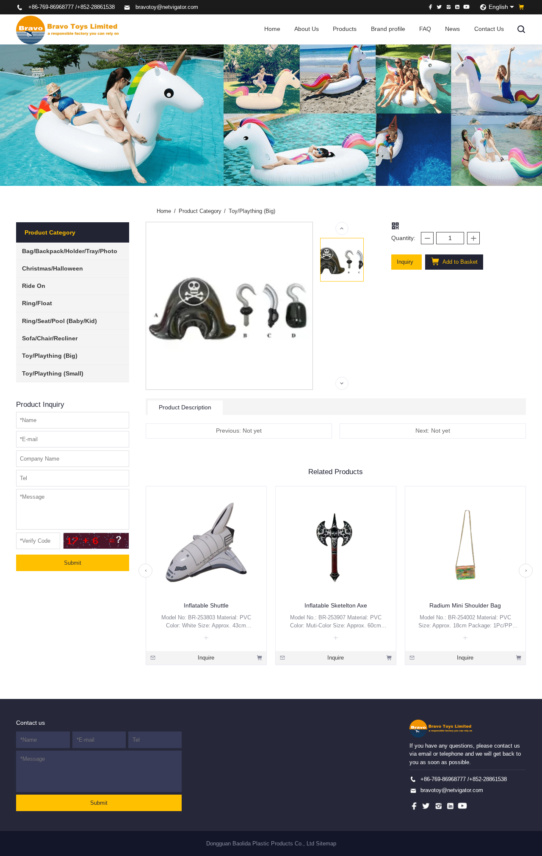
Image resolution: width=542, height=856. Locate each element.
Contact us (30, 723)
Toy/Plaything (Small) (52, 373)
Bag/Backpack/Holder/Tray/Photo (69, 251)
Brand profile (388, 29)
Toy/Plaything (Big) (49, 356)
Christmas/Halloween (52, 268)
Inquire (206, 657)
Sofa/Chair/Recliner (49, 338)
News (452, 29)
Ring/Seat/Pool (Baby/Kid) (59, 321)
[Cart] (521, 7)
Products (345, 29)
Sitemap (326, 843)
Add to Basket (459, 262)
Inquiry (405, 262)
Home (272, 29)
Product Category (202, 211)
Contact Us (489, 29)
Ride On (33, 286)
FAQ (425, 29)
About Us (306, 29)
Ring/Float (37, 303)
